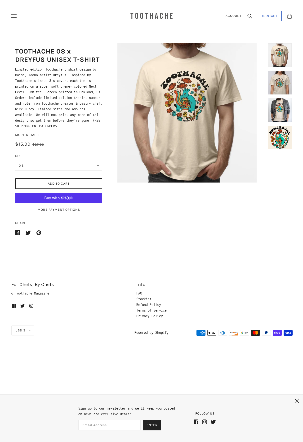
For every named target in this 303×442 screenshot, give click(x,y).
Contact (269, 16)
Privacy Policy (149, 316)
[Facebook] (198, 423)
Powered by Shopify (151, 332)
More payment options (59, 210)
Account (234, 16)
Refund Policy (148, 305)
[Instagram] (206, 423)
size (19, 156)
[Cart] (289, 16)
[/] (151, 15)
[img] (13, 305)
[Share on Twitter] (29, 232)
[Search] (250, 16)
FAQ (139, 293)
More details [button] (27, 135)
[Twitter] (215, 423)
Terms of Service (151, 310)
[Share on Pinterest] (39, 232)
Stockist (144, 299)
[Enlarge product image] (187, 113)
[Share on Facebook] (18, 232)
